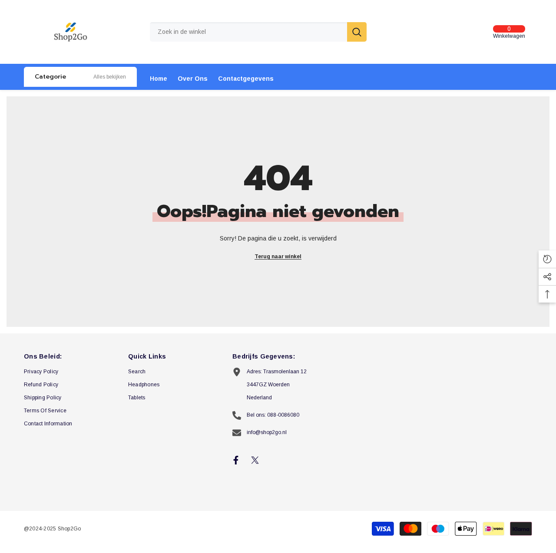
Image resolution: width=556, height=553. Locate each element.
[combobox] (248, 32)
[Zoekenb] (258, 32)
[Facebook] (236, 460)
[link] (109, 77)
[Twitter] (255, 460)
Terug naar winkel (278, 256)
